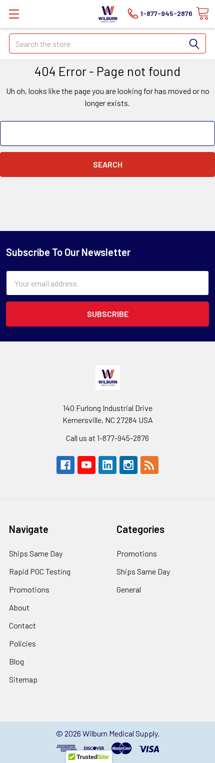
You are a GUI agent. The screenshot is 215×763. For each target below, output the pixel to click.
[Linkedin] (107, 465)
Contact (22, 625)
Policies (22, 643)
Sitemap (23, 679)
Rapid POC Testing (39, 571)
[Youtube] (87, 465)
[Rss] (149, 465)
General (128, 589)
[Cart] (202, 13)
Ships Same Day (35, 553)
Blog (16, 661)
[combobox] (107, 44)
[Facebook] (65, 465)
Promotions (29, 589)
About (19, 607)
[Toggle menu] (14, 14)
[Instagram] (129, 465)
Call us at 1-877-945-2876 (107, 437)
